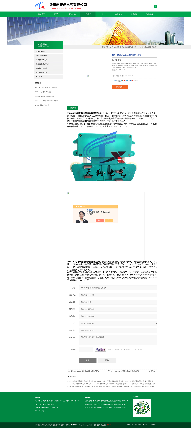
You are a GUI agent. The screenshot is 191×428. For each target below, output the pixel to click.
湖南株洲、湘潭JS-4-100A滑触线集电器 (97, 386)
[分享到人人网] (129, 80)
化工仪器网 (97, 425)
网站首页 (41, 14)
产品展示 (87, 14)
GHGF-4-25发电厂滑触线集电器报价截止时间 (139, 381)
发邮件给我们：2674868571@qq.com (126, 76)
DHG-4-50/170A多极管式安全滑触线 (46, 101)
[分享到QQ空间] (122, 80)
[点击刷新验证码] (100, 350)
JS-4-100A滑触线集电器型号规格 (144, 386)
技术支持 (103, 14)
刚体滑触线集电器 (42, 60)
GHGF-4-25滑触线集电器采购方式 (103, 384)
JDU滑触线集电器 (41, 55)
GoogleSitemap (83, 425)
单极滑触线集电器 (42, 72)
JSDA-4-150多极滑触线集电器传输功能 (126, 371)
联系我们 (134, 14)
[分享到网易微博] (132, 80)
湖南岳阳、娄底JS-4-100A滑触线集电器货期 (130, 384)
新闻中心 (72, 14)
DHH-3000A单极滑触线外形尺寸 (45, 96)
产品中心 (108, 47)
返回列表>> (152, 371)
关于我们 (56, 14)
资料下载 (149, 14)
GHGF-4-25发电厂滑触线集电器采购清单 (110, 381)
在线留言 (118, 14)
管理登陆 (153, 425)
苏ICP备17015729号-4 (72, 425)
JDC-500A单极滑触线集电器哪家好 (46, 87)
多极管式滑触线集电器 (42, 105)
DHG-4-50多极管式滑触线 (43, 92)
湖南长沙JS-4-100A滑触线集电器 (121, 386)
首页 (103, 47)
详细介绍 (73, 108)
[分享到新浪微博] (124, 80)
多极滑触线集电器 (42, 68)
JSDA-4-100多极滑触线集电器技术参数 (86, 371)
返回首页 (130, 425)
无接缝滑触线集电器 (42, 64)
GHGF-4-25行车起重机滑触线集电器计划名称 (81, 381)
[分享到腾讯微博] (127, 80)
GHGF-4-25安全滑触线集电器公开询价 (79, 384)
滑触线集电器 (116, 47)
